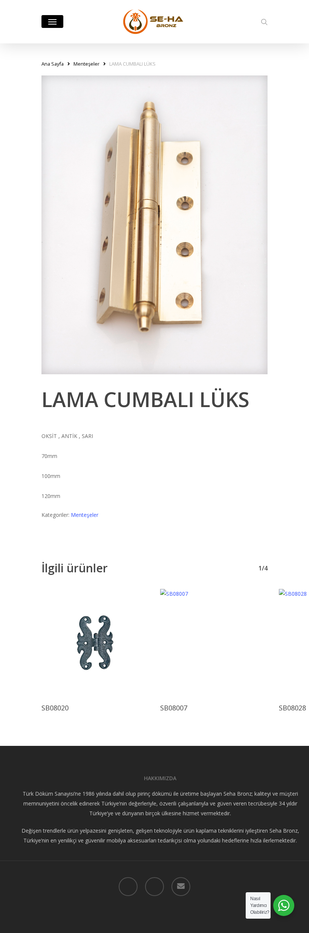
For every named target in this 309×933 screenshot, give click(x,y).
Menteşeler (86, 63)
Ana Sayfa (52, 63)
